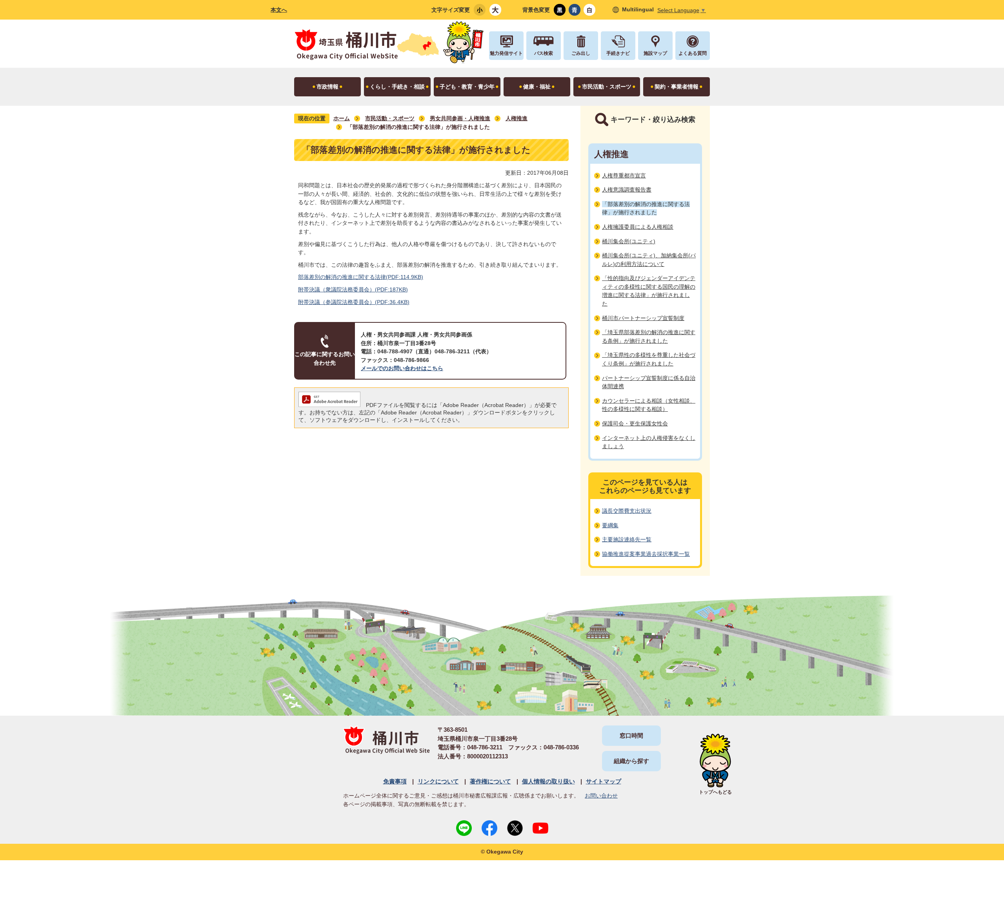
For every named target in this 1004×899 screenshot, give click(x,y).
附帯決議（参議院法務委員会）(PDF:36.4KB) (353, 302)
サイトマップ (603, 781)
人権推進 (516, 118)
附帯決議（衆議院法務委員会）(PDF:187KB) (353, 289)
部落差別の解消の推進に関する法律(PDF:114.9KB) (360, 277)
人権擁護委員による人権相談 (637, 227)
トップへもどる (715, 792)
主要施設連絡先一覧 (626, 539)
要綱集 (610, 525)
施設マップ (655, 53)
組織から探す (631, 761)
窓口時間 (631, 735)
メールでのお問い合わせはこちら (402, 368)
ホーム (341, 118)
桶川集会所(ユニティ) (628, 241)
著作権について (490, 781)
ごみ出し (580, 53)
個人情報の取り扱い (548, 781)
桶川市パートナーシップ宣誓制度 (643, 318)
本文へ (279, 10)
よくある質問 (692, 53)
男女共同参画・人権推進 (460, 118)
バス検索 (543, 53)
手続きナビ (618, 53)
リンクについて (438, 781)
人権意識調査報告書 (626, 189)
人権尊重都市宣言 (624, 175)
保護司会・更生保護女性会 (635, 423)
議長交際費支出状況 (626, 511)
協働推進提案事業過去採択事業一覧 (646, 554)
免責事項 (395, 781)
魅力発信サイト (506, 53)
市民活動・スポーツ (390, 118)
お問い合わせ (601, 795)
